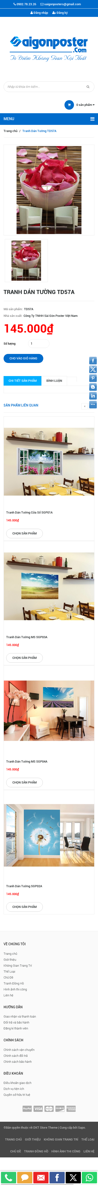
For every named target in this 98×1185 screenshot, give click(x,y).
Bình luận (54, 380)
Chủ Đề (8, 977)
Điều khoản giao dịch (17, 1083)
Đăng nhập (40, 13)
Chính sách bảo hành (18, 1061)
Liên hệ (8, 995)
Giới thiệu (10, 959)
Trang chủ (10, 131)
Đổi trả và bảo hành (16, 1022)
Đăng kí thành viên (16, 1028)
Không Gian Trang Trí (18, 965)
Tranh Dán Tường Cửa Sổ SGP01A (29, 512)
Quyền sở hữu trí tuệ (17, 1095)
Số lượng (9, 343)
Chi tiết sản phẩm (23, 380)
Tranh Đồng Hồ (14, 983)
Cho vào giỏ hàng (23, 358)
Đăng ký (62, 13)
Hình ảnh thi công (15, 989)
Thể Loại (9, 971)
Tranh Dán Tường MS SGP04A (26, 761)
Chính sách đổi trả (16, 1056)
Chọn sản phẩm (24, 533)
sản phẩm (84, 105)
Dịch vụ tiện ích (14, 1089)
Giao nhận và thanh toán (20, 1016)
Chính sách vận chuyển (19, 1050)
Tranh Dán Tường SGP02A (24, 886)
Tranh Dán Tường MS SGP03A (26, 637)
